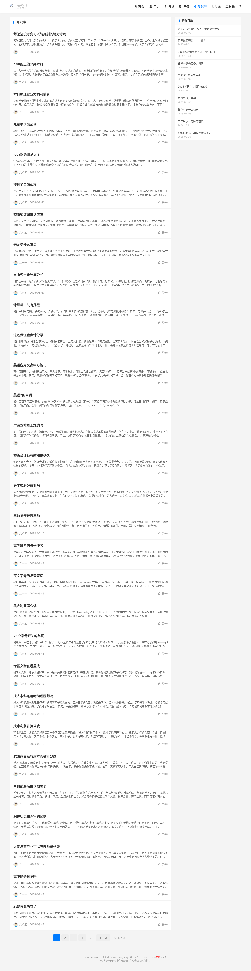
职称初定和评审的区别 (29, 816)
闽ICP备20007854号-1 (142, 957)
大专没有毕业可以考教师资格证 (36, 846)
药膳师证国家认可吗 (28, 215)
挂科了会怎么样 (25, 185)
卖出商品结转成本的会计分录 (34, 756)
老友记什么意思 (25, 245)
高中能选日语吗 (25, 877)
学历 (156, 6)
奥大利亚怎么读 (25, 606)
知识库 (202, 6)
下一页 (103, 937)
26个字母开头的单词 (28, 636)
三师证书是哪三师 (26, 516)
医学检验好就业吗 (26, 485)
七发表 (216, 6)
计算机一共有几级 (26, 305)
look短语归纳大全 (26, 154)
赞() (163, 51)
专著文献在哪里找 (26, 666)
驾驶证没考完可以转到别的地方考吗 (39, 34)
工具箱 (230, 6)
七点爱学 (11, 7)
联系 (158, 957)
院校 (185, 6)
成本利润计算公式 (26, 726)
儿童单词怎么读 (25, 124)
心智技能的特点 (25, 907)
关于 (164, 957)
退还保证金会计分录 (28, 335)
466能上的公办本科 (28, 64)
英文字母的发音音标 (28, 576)
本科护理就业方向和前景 (31, 94)
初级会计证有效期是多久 (31, 455)
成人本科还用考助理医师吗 (33, 696)
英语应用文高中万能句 (29, 365)
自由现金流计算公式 (28, 275)
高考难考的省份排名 (28, 546)
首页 (140, 6)
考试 (170, 6)
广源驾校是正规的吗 (28, 425)
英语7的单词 (22, 395)
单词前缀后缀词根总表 (29, 786)
